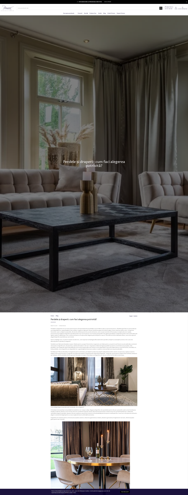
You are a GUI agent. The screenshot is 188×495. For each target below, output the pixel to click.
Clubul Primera (111, 13)
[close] (186, 2)
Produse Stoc (93, 13)
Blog (104, 13)
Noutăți (86, 13)
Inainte (135, 316)
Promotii (80, 13)
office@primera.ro (169, 7)
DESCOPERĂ (107, 2)
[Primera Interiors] (7, 8)
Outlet (100, 13)
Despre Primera (121, 13)
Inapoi (130, 316)
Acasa (52, 315)
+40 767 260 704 (168, 8)
